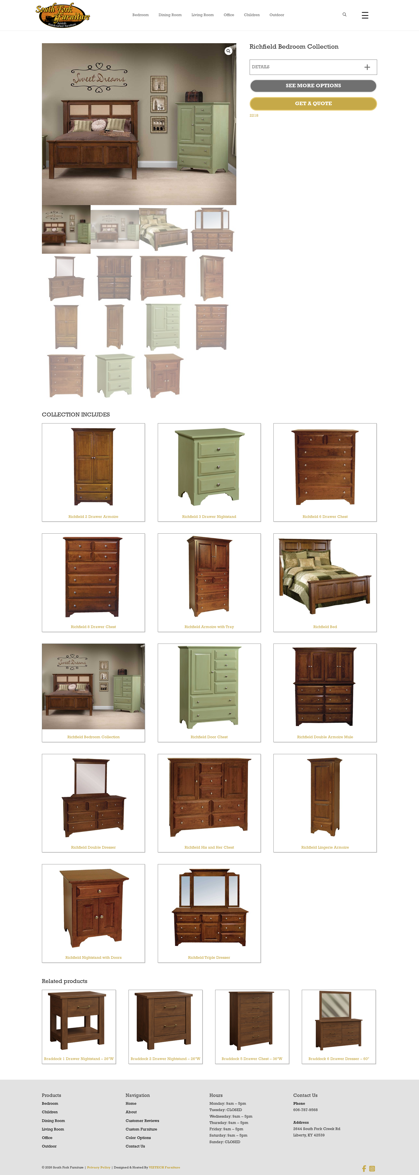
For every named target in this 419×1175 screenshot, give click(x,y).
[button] (228, 51)
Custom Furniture (141, 1130)
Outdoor (277, 15)
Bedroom (140, 15)
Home (131, 1104)
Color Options (138, 1138)
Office (229, 15)
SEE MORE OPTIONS (313, 86)
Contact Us (135, 1147)
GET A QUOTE (313, 103)
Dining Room (170, 15)
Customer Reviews (142, 1121)
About (131, 1112)
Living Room (203, 15)
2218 (254, 116)
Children (252, 15)
